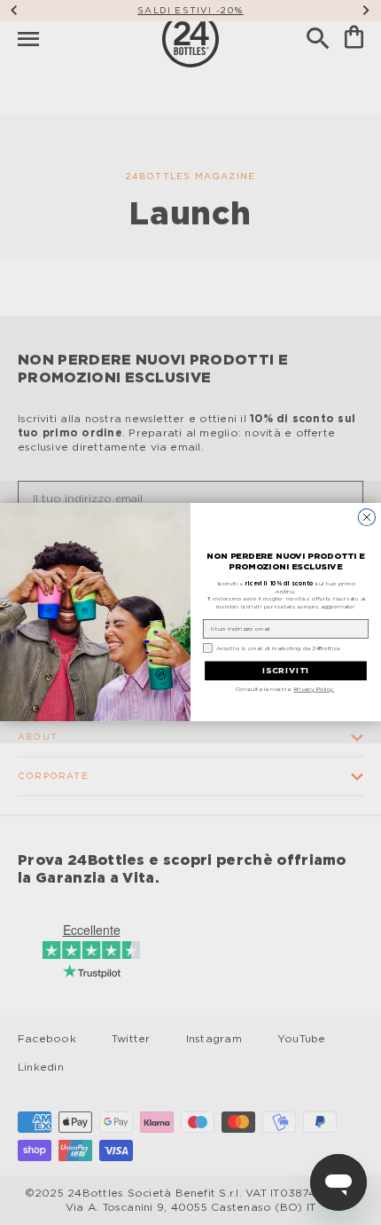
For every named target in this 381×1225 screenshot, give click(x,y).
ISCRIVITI (285, 671)
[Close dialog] (366, 517)
